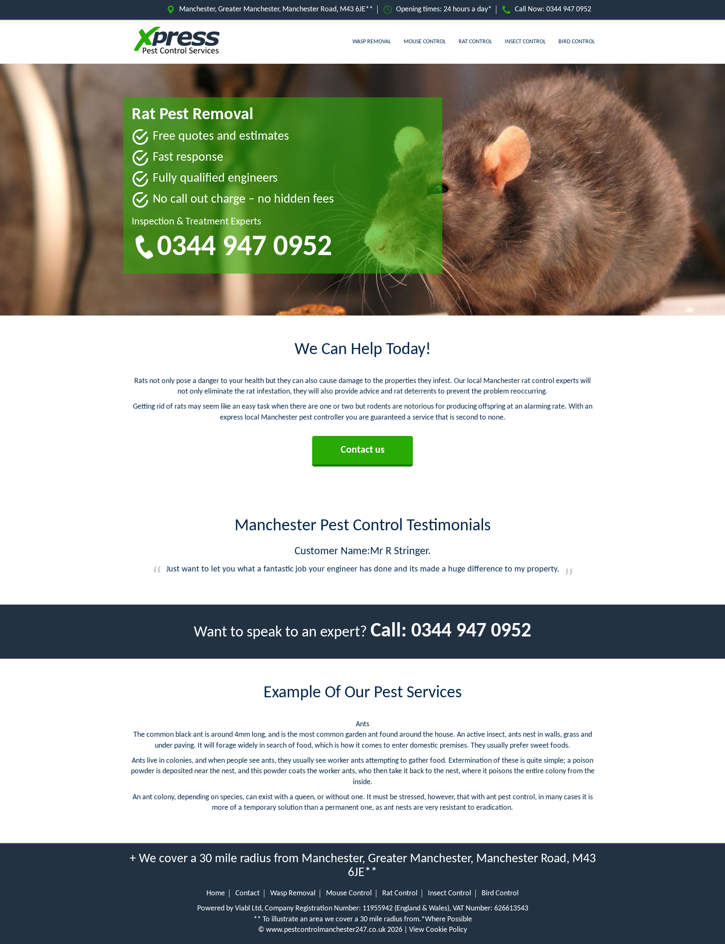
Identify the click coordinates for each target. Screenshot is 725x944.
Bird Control (576, 42)
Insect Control (525, 42)
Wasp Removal (371, 42)
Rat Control (475, 42)
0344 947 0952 (568, 9)
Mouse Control (425, 42)
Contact (247, 893)
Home (215, 893)
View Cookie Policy (438, 930)
